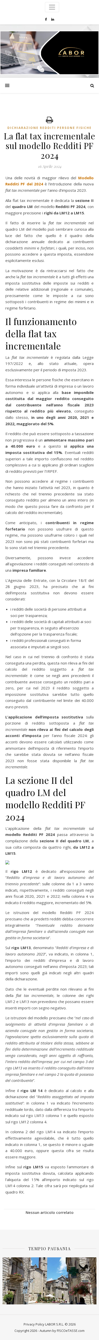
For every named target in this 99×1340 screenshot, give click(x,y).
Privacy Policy (34, 1324)
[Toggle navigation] (52, 7)
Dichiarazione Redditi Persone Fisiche (49, 128)
